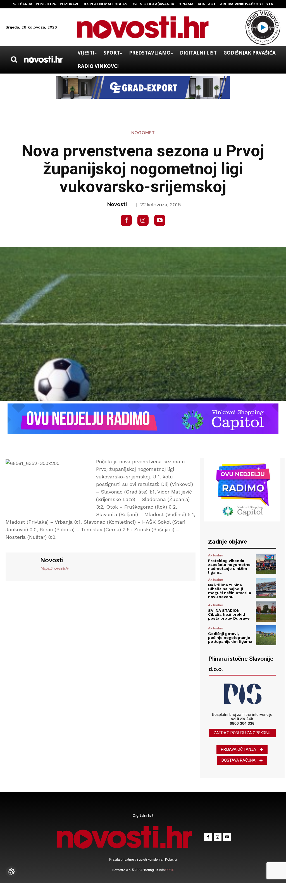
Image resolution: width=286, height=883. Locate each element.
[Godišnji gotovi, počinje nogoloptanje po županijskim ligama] (266, 635)
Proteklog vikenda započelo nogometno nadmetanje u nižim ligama (229, 566)
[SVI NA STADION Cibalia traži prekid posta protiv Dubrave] (266, 611)
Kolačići (170, 859)
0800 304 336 (242, 723)
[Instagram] (143, 220)
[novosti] (22, 566)
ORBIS (169, 870)
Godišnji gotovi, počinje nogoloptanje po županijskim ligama (230, 637)
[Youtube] (159, 220)
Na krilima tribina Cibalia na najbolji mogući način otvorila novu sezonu (229, 591)
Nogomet (143, 133)
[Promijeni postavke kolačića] (11, 871)
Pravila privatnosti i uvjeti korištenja (136, 859)
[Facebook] (126, 220)
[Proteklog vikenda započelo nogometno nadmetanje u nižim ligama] (266, 564)
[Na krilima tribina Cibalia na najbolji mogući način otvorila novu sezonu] (266, 588)
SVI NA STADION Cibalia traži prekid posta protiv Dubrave (229, 614)
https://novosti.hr (54, 568)
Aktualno (215, 555)
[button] (14, 59)
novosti (117, 204)
